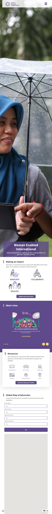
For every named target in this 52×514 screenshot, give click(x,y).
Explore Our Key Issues (26, 296)
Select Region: (7, 403)
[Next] (47, 344)
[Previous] (43, 344)
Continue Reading (26, 336)
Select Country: (7, 409)
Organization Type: (8, 415)
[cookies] (3, 511)
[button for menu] (46, 3)
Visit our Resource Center (26, 383)
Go (26, 430)
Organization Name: (9, 421)
